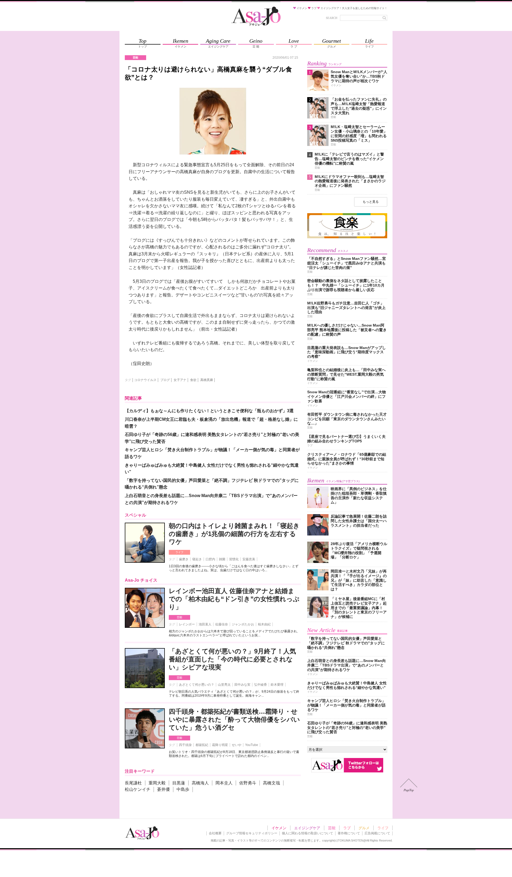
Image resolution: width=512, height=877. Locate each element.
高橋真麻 (206, 380)
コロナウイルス (145, 380)
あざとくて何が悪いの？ (196, 684)
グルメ (364, 828)
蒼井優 (163, 789)
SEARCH (331, 17)
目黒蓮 (178, 783)
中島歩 (183, 789)
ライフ (179, 552)
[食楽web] (347, 237)
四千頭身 (185, 745)
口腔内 (210, 559)
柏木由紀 (264, 624)
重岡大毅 (157, 783)
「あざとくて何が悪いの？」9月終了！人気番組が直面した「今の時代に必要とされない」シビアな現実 (232, 659)
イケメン (278, 828)
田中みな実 (242, 684)
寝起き (197, 559)
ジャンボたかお (243, 624)
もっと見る (371, 202)
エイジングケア (307, 828)
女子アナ (180, 380)
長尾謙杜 (133, 783)
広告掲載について (377, 833)
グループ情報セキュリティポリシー (251, 833)
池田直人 (205, 624)
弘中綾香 (260, 684)
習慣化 (234, 559)
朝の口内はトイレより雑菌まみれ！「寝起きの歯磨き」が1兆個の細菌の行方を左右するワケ (234, 533)
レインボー (187, 624)
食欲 (193, 380)
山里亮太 (224, 684)
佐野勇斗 (247, 783)
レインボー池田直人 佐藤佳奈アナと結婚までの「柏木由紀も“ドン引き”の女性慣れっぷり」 (234, 598)
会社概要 (215, 833)
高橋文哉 (271, 783)
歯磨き (184, 559)
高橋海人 (200, 783)
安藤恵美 (248, 559)
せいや (236, 745)
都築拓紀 (201, 745)
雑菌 (222, 559)
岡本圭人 (224, 783)
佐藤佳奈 (221, 624)
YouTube (251, 745)
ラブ (347, 828)
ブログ (165, 380)
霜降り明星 (220, 745)
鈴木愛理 (277, 684)
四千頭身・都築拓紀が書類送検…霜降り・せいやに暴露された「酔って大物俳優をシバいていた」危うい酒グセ (234, 719)
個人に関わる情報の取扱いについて (307, 833)
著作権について (349, 833)
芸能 (179, 617)
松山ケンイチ (137, 789)
